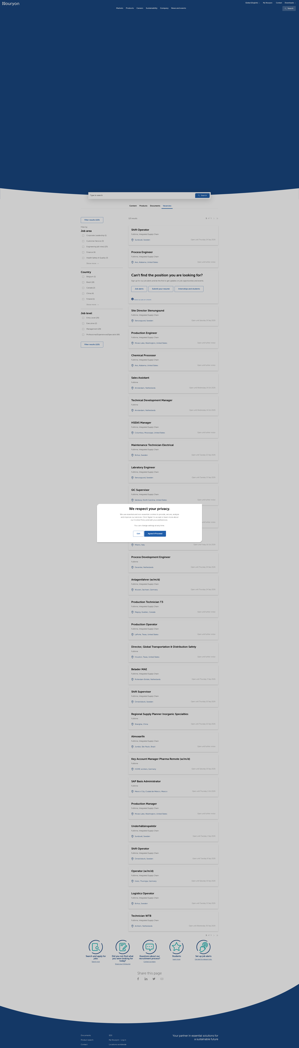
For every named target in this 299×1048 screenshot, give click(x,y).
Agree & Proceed (155, 534)
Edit (138, 534)
